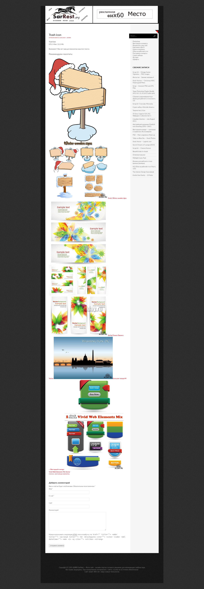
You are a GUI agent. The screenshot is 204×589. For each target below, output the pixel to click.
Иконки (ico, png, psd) (140, 45)
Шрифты (136, 59)
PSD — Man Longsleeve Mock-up (144, 135)
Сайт (50, 503)
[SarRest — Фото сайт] (69, 22)
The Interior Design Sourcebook (143, 172)
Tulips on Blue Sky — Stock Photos (144, 138)
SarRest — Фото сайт (86, 567)
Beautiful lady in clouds (140, 151)
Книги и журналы (139, 49)
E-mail (51, 496)
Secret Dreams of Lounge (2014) (144, 145)
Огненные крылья (139, 155)
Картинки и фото (138, 47)
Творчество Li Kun (139, 110)
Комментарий (53, 510)
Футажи (135, 57)
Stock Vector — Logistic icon (142, 141)
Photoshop (136, 41)
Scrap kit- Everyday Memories (143, 104)
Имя (51, 489)
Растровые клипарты (140, 53)
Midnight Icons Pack (139, 158)
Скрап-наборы (138, 55)
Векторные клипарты (62, 474)
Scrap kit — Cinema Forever (142, 148)
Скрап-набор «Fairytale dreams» (143, 107)
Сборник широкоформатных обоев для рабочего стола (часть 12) (144, 99)
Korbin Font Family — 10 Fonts (143, 175)
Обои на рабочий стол (140, 51)
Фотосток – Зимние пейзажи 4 (143, 77)
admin (69, 37)
